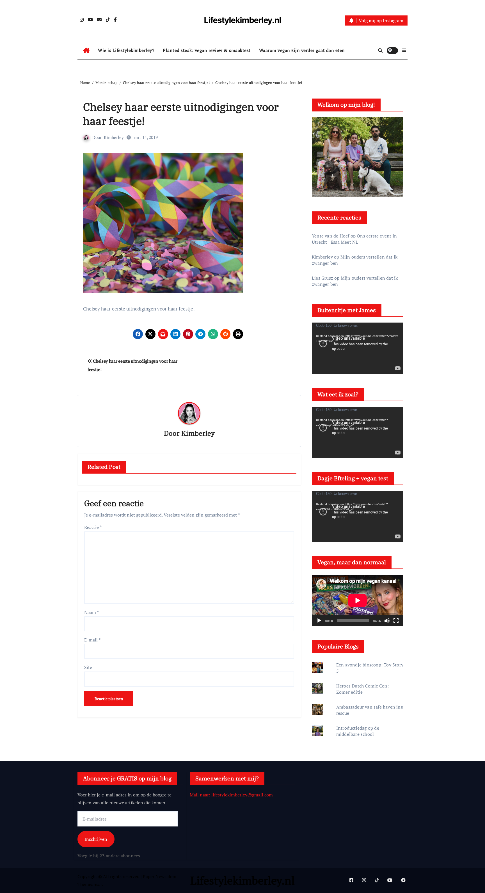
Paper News (154, 876)
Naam (91, 612)
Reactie (93, 527)
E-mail (92, 640)
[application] (357, 348)
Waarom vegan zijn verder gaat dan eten (302, 50)
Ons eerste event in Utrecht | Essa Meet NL (354, 239)
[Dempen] (387, 620)
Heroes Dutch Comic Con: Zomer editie (362, 689)
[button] (404, 50)
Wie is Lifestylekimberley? (126, 50)
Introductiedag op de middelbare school (357, 731)
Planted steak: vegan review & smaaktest (207, 50)
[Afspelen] (319, 620)
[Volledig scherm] (396, 620)
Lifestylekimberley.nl (242, 20)
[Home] (86, 50)
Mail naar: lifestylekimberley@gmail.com (231, 795)
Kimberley (114, 137)
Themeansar (89, 884)
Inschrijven (95, 839)
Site (88, 667)
